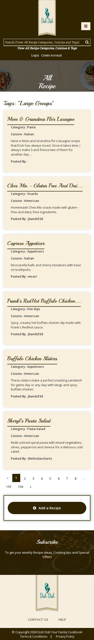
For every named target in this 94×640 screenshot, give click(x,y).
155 (8, 487)
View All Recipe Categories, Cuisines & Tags (47, 48)
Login (35, 55)
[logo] (47, 18)
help (62, 619)
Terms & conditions (33, 636)
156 (20, 487)
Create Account (51, 55)
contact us (38, 619)
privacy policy (65, 636)
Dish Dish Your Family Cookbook (60, 632)
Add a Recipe (50, 507)
